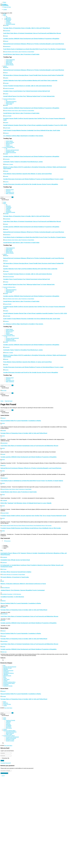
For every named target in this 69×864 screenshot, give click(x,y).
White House (9, 62)
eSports (8, 145)
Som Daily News (8, 708)
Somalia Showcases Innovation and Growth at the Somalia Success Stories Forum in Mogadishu (30, 184)
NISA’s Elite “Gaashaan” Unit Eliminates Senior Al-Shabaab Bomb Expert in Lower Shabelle (26, 503)
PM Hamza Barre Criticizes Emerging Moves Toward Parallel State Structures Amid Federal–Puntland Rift (33, 75)
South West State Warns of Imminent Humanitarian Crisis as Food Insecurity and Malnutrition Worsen (32, 33)
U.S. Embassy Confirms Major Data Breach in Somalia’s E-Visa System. (23, 135)
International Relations (11, 101)
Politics (5, 66)
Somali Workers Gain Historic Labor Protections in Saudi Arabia (21, 54)
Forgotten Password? (6, 763)
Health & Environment (11, 152)
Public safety (9, 104)
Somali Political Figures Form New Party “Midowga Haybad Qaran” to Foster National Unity (29, 96)
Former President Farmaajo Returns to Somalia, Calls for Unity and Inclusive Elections (27, 85)
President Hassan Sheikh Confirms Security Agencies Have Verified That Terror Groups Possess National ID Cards (33, 515)
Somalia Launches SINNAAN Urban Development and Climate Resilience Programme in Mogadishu (31, 38)
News (4, 15)
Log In (3, 775)
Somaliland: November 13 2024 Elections (12, 596)
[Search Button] (12, 197)
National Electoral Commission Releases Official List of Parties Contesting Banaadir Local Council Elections (33, 44)
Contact (5, 9)
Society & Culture (10, 740)
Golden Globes (9, 141)
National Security (10, 102)
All (6, 16)
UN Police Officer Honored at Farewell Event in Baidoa (16, 572)
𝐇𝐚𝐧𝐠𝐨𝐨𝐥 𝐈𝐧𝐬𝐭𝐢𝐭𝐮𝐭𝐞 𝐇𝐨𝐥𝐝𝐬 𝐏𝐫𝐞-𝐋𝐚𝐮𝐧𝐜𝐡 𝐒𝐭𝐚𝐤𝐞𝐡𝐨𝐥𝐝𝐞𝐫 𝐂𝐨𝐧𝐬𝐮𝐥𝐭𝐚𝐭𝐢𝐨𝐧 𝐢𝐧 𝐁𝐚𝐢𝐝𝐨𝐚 (21, 420)
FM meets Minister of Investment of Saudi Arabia (15, 577)
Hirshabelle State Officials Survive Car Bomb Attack (15, 560)
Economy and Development (12, 150)
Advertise (5, 703)
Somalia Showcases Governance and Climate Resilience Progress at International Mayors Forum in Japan (33, 179)
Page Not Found (8, 401)
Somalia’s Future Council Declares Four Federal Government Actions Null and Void (26, 91)
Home (4, 14)
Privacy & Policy (7, 7)
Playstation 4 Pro (10, 192)
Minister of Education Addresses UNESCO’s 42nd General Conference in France (23, 583)
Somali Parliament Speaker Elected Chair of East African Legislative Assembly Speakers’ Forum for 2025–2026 (35, 125)
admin (3, 423)
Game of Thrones (10, 142)
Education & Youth (10, 151)
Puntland (8, 21)
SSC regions (9, 728)
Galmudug (8, 17)
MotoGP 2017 (9, 143)
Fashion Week (9, 146)
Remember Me (5, 758)
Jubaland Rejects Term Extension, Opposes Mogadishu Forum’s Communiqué (23, 590)
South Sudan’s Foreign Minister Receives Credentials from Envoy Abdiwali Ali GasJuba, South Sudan (31, 130)
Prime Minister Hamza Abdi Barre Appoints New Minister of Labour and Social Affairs (27, 173)
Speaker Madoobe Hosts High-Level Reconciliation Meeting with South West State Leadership (30, 80)
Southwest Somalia (10, 24)
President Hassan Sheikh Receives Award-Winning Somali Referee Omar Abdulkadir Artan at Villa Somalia (31, 528)
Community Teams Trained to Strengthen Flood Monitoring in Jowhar (23, 161)
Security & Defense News (9, 99)
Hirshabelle (8, 19)
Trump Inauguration (10, 59)
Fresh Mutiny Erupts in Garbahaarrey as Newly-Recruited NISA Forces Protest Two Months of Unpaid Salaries (34, 49)
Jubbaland (8, 20)
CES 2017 (8, 191)
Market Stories (9, 63)
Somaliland (8, 22)
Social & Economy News (9, 147)
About (4, 2)
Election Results (10, 64)
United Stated (9, 61)
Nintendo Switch (10, 189)
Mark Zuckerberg (10, 193)
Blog (4, 665)
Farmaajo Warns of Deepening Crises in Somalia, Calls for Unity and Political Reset (26, 28)
